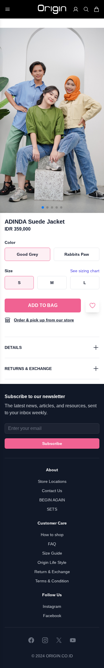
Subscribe (52, 443)
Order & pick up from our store (44, 320)
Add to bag (42, 305)
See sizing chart (84, 270)
